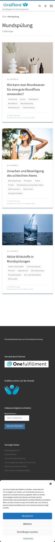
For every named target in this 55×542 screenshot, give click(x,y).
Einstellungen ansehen (27, 531)
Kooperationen (11, 454)
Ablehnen (27, 523)
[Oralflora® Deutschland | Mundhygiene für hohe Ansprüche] (15, 4)
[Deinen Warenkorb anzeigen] (45, 6)
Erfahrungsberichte (12, 450)
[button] (50, 483)
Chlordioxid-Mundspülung (15, 458)
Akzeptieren (27, 515)
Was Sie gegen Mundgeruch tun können (20, 462)
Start (4, 16)
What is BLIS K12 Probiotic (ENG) (17, 470)
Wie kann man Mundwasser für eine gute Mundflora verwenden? (26, 89)
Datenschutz (28, 538)
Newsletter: (11, 413)
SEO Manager (15, 115)
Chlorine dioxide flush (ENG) (15, 466)
